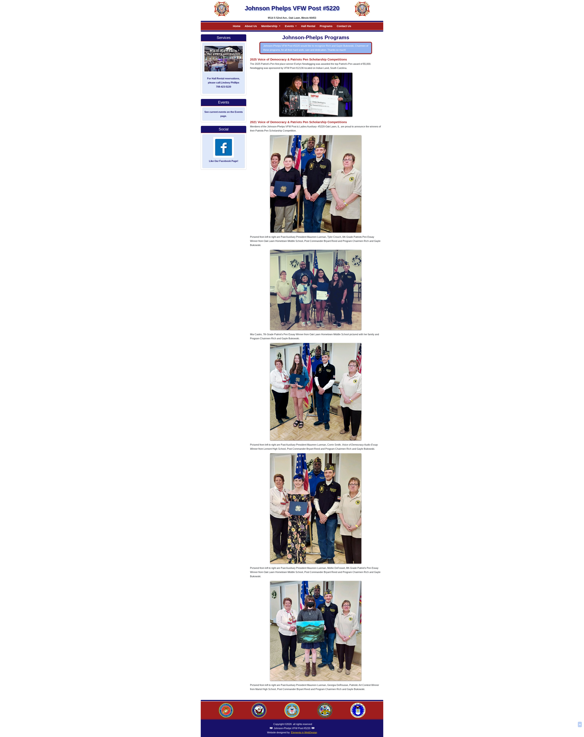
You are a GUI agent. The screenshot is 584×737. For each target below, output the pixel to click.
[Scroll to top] (580, 724)
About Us (251, 26)
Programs (326, 26)
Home (236, 26)
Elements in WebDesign (304, 732)
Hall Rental (308, 26)
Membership (269, 26)
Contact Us (344, 26)
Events (290, 26)
